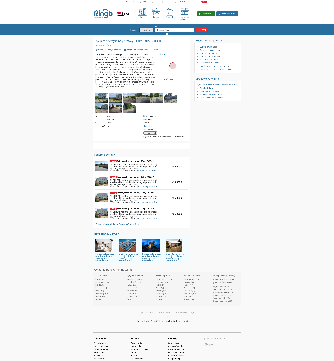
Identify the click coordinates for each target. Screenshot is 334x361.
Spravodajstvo (173, 343)
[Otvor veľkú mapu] (173, 65)
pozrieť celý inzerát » (147, 170)
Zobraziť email (150, 133)
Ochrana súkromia (101, 346)
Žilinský (98, 299)
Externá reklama (137, 346)
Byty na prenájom (210, 50)
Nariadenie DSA (100, 358)
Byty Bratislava (206, 88)
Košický (98, 285)
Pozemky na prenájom (211, 62)
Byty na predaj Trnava (221, 301)
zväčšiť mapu (166, 79)
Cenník (133, 352)
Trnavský (98, 296)
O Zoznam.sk (100, 338)
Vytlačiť (128, 50)
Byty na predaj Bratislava (222, 279)
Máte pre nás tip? (174, 358)
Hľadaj (201, 30)
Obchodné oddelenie (176, 349)
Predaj (133, 30)
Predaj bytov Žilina (219, 298)
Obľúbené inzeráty (133, 2)
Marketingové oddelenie (177, 355)
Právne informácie (100, 343)
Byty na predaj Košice (221, 286)
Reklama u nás (136, 343)
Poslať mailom (141, 50)
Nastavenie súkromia (101, 349)
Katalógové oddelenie (176, 352)
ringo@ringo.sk (189, 321)
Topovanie (168, 2)
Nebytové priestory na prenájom (216, 69)
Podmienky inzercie (163, 313)
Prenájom (146, 30)
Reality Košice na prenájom (211, 97)
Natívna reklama (137, 358)
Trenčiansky (99, 294)
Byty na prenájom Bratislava (223, 282)
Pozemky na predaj (210, 59)
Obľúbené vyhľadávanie (152, 2)
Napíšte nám (98, 355)
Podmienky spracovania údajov (184, 313)
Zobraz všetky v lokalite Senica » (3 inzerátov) (117, 224)
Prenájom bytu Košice (221, 289)
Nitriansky (99, 288)
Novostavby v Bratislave (222, 292)
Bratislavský (99, 282)
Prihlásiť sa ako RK (228, 13)
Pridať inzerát (207, 13)
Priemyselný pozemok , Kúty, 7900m (132, 161)
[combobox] (174, 30)
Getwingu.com (167, 317)
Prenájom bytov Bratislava (211, 94)
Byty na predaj (208, 47)
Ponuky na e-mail (197, 2)
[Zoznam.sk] (211, 345)
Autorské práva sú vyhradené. (215, 340)
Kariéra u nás (99, 352)
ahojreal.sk (147, 126)
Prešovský (99, 291)
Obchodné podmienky (139, 349)
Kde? (157, 26)
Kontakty (172, 338)
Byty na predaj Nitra (220, 295)
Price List (134, 355)
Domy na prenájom (210, 56)
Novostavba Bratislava (209, 91)
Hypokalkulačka (180, 2)
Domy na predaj (209, 53)
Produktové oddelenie (176, 346)
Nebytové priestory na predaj (214, 66)
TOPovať (154, 50)
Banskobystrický (101, 279)
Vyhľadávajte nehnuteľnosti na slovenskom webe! (217, 85)
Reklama (135, 338)
